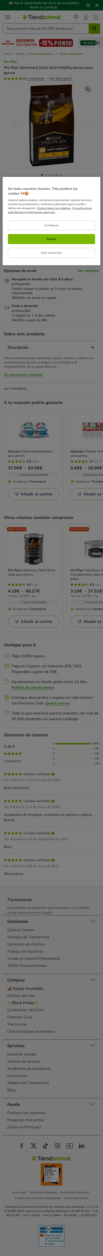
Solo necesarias (51, 253)
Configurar (51, 225)
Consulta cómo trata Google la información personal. (50, 210)
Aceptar (51, 239)
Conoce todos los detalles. (54, 208)
